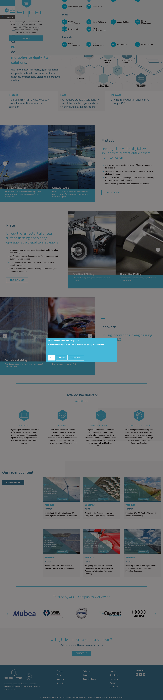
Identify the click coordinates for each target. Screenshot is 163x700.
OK (51, 358)
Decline (61, 358)
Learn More (76, 358)
